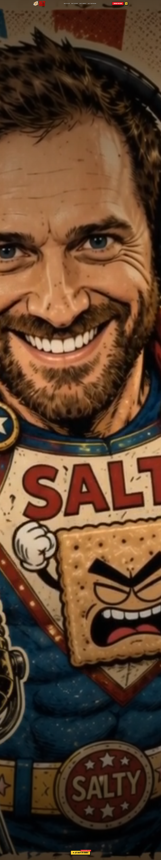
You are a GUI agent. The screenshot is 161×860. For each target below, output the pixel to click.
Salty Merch (82, 3)
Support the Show (118, 3)
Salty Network (92, 3)
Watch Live (67, 3)
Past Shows (74, 3)
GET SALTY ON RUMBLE (81, 853)
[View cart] (126, 3)
